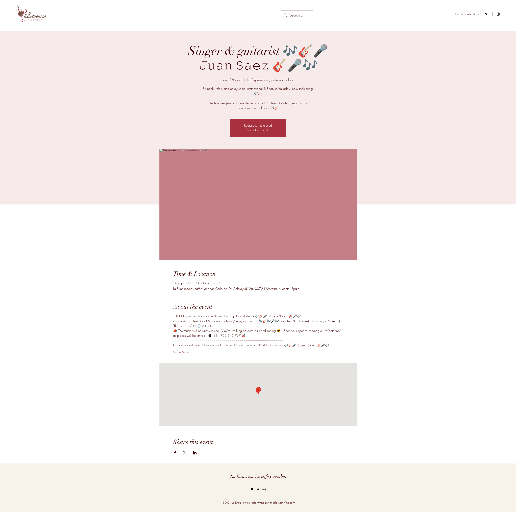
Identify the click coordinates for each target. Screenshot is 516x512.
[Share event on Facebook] (175, 452)
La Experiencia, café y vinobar (258, 476)
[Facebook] (492, 14)
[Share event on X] (185, 452)
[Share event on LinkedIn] (195, 452)
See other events (258, 130)
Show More (181, 352)
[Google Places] (486, 14)
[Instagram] (498, 14)
